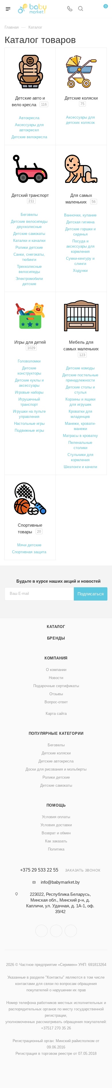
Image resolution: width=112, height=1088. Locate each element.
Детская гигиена (80, 222)
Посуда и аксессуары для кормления (80, 246)
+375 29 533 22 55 (39, 870)
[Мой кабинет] (91, 9)
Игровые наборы (29, 392)
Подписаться (91, 593)
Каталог (56, 627)
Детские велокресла (29, 137)
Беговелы (29, 214)
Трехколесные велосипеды (29, 269)
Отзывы (56, 694)
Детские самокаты (29, 233)
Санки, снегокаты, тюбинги (29, 257)
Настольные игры (29, 423)
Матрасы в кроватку (80, 435)
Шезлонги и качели (80, 467)
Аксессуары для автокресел (29, 127)
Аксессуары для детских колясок (80, 120)
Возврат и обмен (56, 833)
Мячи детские (29, 545)
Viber (56, 931)
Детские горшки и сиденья (80, 231)
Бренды (56, 638)
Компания (56, 658)
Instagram (41, 931)
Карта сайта (56, 713)
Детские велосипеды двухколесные (29, 224)
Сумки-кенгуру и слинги (80, 261)
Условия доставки (56, 825)
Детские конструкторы (29, 370)
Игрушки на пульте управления (29, 414)
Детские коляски (56, 753)
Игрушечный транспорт (29, 402)
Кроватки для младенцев (80, 414)
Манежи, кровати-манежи (80, 426)
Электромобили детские (29, 281)
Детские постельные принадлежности (80, 377)
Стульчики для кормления (80, 457)
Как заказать (56, 841)
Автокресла (29, 118)
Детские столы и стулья (80, 390)
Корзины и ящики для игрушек (80, 402)
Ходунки (80, 270)
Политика (56, 849)
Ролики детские (29, 247)
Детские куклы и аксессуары (29, 383)
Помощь (56, 805)
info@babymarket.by (60, 882)
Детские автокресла (56, 761)
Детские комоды (80, 368)
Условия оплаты (56, 817)
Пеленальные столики (80, 445)
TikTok (71, 931)
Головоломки (29, 361)
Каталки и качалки (29, 240)
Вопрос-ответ (56, 702)
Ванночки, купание (80, 215)
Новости (56, 678)
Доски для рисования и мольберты (56, 769)
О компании (56, 670)
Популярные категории (56, 733)
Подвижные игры (29, 430)
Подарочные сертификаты (56, 686)
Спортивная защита (29, 552)
